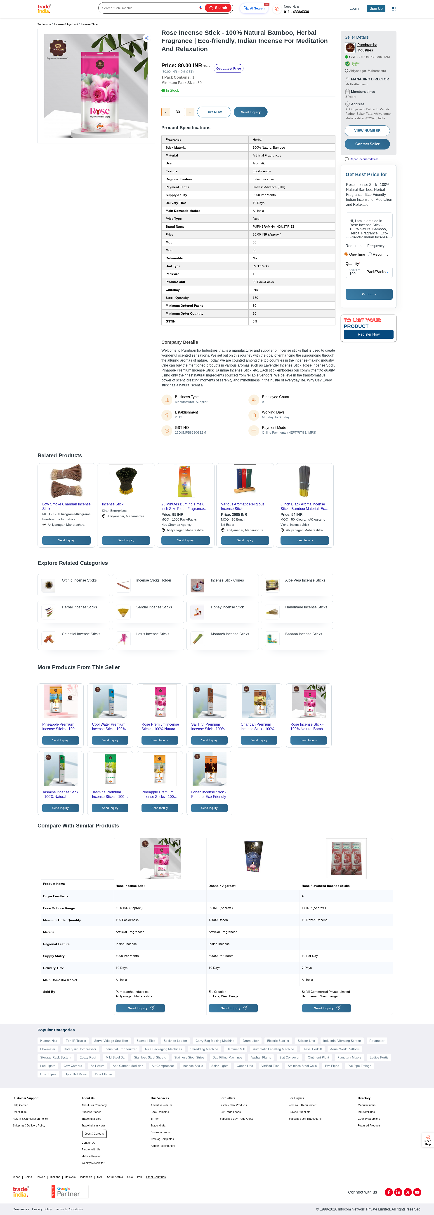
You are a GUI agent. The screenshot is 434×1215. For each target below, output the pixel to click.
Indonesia (86, 1177)
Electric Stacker (278, 1040)
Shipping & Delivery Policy (29, 1125)
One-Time (357, 254)
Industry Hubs (366, 1112)
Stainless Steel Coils (302, 1066)
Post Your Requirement (303, 1105)
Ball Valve (97, 1066)
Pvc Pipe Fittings (359, 1066)
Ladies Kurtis (379, 1057)
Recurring (381, 254)
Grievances (21, 1209)
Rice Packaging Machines (163, 1049)
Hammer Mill (235, 1049)
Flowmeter (47, 1049)
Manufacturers (366, 1105)
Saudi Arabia (115, 1177)
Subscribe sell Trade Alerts (305, 1118)
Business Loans (160, 1132)
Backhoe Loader (175, 1040)
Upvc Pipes (48, 1074)
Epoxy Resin (88, 1057)
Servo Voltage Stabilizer (111, 1040)
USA (130, 1177)
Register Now (369, 334)
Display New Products (233, 1105)
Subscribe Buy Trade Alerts (236, 1118)
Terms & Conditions (69, 1209)
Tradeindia (44, 24)
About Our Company (94, 1105)
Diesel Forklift (312, 1049)
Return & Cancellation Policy (30, 1118)
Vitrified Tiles (270, 1066)
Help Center (20, 1105)
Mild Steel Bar (116, 1057)
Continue (369, 294)
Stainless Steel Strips (189, 1057)
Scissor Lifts (306, 1040)
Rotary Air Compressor (80, 1049)
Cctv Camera (73, 1066)
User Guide (20, 1112)
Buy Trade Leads (230, 1112)
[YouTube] (417, 1192)
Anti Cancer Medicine (128, 1066)
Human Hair (48, 1040)
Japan (16, 1177)
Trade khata (158, 1125)
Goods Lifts (245, 1066)
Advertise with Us (161, 1105)
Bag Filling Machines (227, 1057)
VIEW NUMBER (367, 131)
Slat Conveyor (289, 1057)
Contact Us (88, 1142)
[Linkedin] (398, 1192)
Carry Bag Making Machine (215, 1040)
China (28, 1177)
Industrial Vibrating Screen (342, 1040)
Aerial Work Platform (345, 1049)
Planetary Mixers (349, 1057)
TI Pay (154, 1118)
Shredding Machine (204, 1049)
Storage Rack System (55, 1057)
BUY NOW (214, 112)
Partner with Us (91, 1149)
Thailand (55, 1177)
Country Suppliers (369, 1118)
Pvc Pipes (332, 1066)
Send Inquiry (251, 112)
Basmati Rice (146, 1040)
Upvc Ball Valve (76, 1074)
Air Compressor (163, 1066)
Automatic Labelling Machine (273, 1049)
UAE (100, 1177)
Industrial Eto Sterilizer (121, 1049)
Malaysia (70, 1177)
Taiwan (40, 1177)
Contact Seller (367, 144)
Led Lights (47, 1066)
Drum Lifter (251, 1040)
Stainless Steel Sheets (150, 1057)
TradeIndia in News (94, 1125)
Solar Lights (219, 1066)
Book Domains (160, 1112)
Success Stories (91, 1112)
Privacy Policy (42, 1209)
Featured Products (369, 1125)
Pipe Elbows (103, 1074)
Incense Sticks (90, 24)
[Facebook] (389, 1192)
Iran (139, 1177)
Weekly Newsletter (93, 1163)
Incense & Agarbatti (66, 24)
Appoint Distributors (163, 1145)
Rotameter (376, 1040)
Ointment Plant (318, 1057)
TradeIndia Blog (91, 1118)
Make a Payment (92, 1156)
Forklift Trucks (76, 1040)
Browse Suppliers (299, 1112)
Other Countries (156, 1177)
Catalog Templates (162, 1139)
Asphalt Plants (261, 1057)
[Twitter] (408, 1192)
